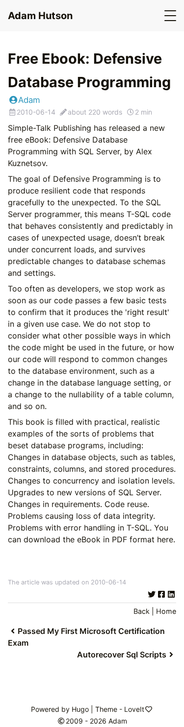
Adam (29, 100)
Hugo (80, 709)
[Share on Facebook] (161, 594)
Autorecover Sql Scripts (121, 654)
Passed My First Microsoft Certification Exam (86, 637)
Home (166, 611)
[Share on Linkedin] (171, 594)
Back (141, 611)
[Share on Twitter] (152, 594)
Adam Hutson (40, 16)
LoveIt (134, 709)
